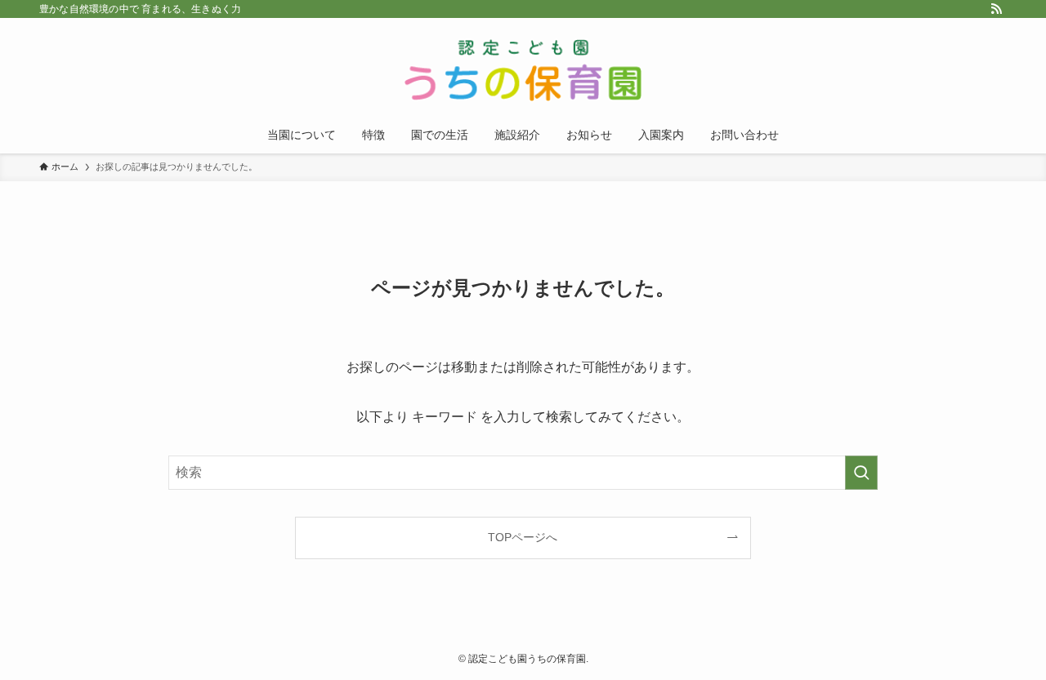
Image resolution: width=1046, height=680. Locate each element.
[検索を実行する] (861, 473)
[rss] (996, 9)
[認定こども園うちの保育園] (523, 70)
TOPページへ (522, 537)
